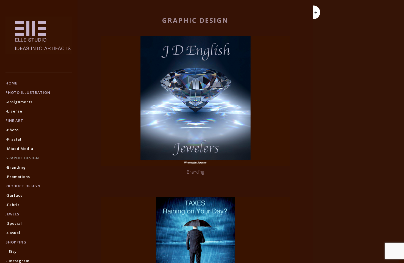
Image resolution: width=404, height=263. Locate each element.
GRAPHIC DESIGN (22, 157)
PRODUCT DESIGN (22, 185)
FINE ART (14, 120)
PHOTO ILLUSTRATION (27, 92)
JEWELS (12, 214)
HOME (11, 83)
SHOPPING (15, 242)
